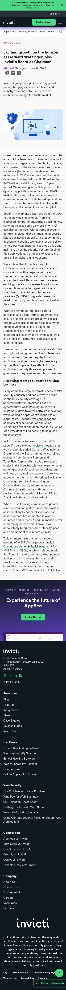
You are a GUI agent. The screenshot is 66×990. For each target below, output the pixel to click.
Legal (6, 972)
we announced (41, 418)
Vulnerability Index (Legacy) (20, 812)
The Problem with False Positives (24, 791)
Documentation (13, 892)
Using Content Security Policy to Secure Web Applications (32, 819)
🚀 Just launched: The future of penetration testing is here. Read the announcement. (33, 5)
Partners (8, 908)
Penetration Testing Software (21, 748)
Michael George (14, 68)
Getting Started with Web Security (25, 807)
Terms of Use (10, 978)
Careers (8, 897)
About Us (9, 881)
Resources (10, 903)
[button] (55, 14)
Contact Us (10, 887)
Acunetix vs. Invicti (15, 838)
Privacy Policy (20, 972)
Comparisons (11, 769)
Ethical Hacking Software (19, 758)
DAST (55, 191)
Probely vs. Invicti (14, 854)
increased (25, 179)
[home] (9, 22)
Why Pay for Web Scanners (21, 796)
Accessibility (27, 978)
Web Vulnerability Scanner (20, 763)
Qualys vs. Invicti (14, 859)
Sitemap (42, 978)
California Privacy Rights (44, 972)
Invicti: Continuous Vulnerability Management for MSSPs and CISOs (29, 546)
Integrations (10, 710)
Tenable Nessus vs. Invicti (19, 865)
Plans (6, 715)
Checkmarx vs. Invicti (17, 849)
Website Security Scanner (20, 753)
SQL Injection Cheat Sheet (20, 801)
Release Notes (12, 725)
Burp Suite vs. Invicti (16, 843)
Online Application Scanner (20, 774)
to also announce (43, 445)
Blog (6, 699)
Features (8, 704)
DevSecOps (11, 276)
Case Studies (11, 720)
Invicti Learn (11, 731)
